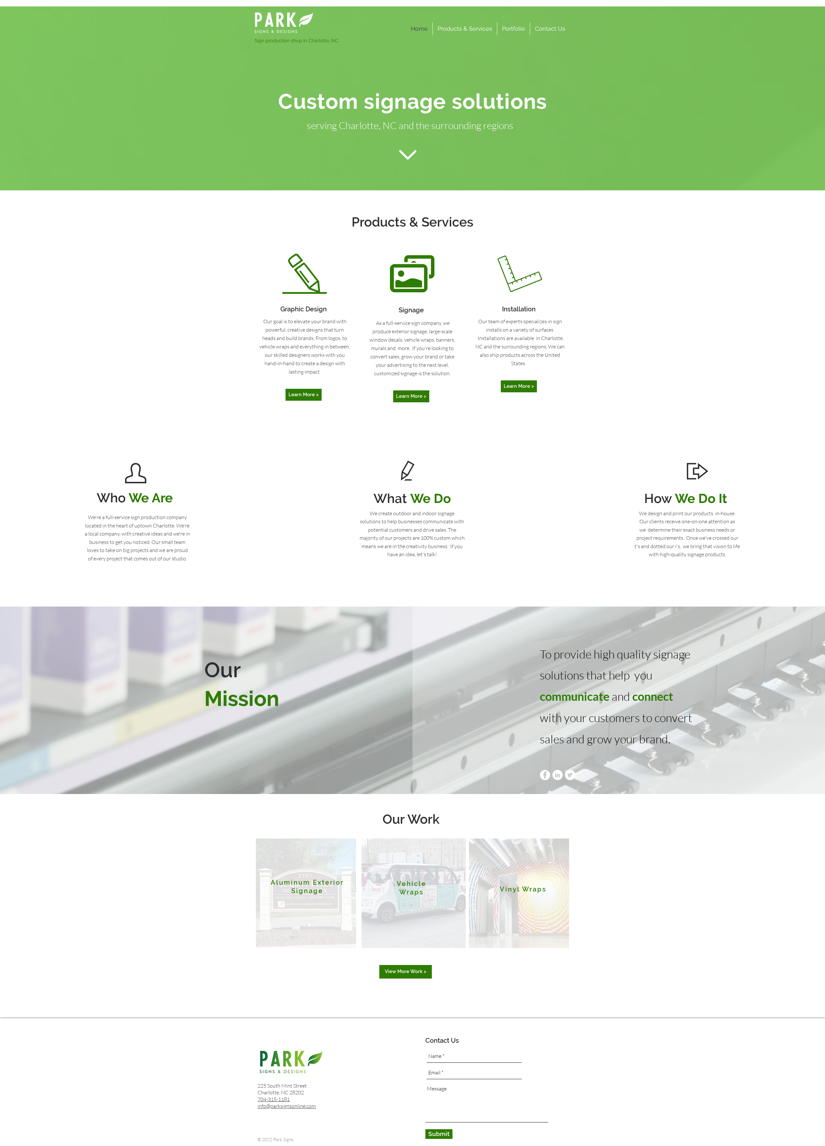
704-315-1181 (273, 1099)
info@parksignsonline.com (286, 1106)
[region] (306, 893)
